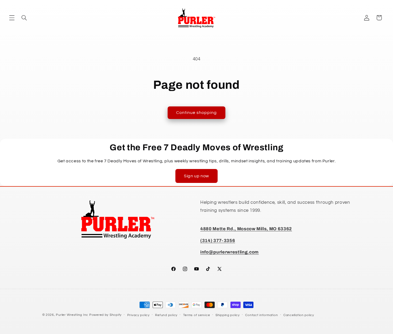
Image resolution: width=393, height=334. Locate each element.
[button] (12, 17)
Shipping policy (227, 315)
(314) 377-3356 (217, 240)
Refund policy (166, 315)
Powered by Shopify (105, 314)
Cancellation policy (298, 315)
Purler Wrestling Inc (72, 314)
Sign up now (196, 176)
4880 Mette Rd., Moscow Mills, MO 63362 (246, 228)
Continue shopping (196, 112)
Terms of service (196, 315)
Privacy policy (138, 315)
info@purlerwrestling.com (229, 252)
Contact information (261, 315)
